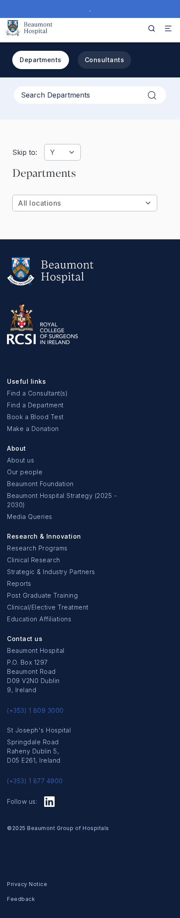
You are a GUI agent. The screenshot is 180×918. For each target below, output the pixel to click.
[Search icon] (151, 28)
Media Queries (29, 516)
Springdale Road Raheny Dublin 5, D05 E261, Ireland (34, 751)
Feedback (21, 899)
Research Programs (37, 548)
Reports (19, 583)
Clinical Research (33, 560)
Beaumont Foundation (40, 483)
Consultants (105, 59)
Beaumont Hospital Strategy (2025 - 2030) (62, 500)
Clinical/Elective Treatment (48, 607)
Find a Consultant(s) (37, 393)
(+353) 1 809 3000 (35, 710)
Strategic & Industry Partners (51, 571)
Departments (41, 59)
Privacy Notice (27, 884)
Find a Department (35, 405)
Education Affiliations (39, 619)
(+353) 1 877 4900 (35, 781)
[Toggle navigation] (168, 28)
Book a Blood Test (35, 416)
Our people (24, 472)
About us (20, 460)
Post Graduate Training (42, 595)
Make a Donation (33, 428)
